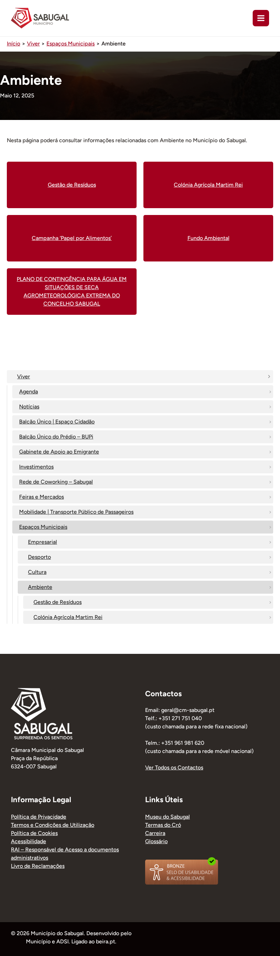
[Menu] (261, 18)
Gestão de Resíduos (57, 602)
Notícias (29, 406)
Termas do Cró (163, 825)
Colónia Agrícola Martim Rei (67, 617)
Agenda (28, 391)
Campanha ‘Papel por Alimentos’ (72, 238)
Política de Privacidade (38, 816)
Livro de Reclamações (38, 866)
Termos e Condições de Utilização (52, 825)
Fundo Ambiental (208, 238)
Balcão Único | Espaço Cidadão (57, 421)
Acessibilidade (28, 841)
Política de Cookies (34, 833)
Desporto (39, 557)
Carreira (155, 833)
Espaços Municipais (43, 527)
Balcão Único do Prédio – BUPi (56, 436)
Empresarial (42, 542)
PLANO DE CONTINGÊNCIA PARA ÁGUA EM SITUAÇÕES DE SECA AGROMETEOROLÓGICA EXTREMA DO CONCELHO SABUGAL (72, 291)
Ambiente (40, 587)
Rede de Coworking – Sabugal (56, 482)
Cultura (37, 572)
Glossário (156, 841)
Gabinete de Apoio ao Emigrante (59, 451)
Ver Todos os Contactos (174, 767)
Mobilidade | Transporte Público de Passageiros (76, 512)
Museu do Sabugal (167, 816)
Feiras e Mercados (41, 497)
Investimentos (36, 466)
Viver (23, 376)
